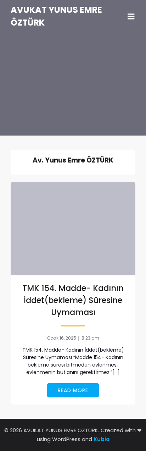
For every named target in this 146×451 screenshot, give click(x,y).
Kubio (102, 439)
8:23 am (90, 338)
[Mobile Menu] (131, 16)
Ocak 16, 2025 (61, 338)
